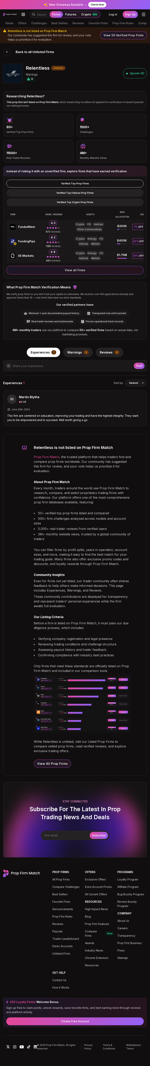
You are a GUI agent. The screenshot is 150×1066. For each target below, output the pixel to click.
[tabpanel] (75, 393)
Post (139, 365)
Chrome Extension (96, 957)
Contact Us (59, 980)
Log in (113, 14)
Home (9, 23)
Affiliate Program (127, 886)
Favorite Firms (98, 23)
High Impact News (96, 909)
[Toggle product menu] (23, 14)
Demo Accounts (62, 946)
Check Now (97, 4)
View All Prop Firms (52, 764)
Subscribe (99, 835)
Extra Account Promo (98, 886)
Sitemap (122, 957)
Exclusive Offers (95, 879)
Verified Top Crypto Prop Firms (75, 202)
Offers (22, 23)
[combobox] (136, 382)
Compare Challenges (65, 886)
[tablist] (75, 352)
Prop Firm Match (46, 457)
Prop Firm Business (129, 943)
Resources (92, 965)
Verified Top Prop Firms (75, 183)
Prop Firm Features (97, 924)
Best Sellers (60, 23)
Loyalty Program (127, 879)
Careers (122, 928)
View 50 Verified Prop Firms (124, 35)
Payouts (57, 931)
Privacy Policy (88, 1047)
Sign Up (130, 14)
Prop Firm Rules (123, 23)
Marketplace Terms (133, 1047)
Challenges (39, 23)
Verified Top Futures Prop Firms (75, 192)
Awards (89, 943)
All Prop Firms (61, 879)
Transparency (126, 935)
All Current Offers (96, 894)
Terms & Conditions (109, 1047)
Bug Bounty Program (130, 894)
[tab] (43, 352)
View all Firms (75, 270)
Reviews (78, 23)
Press (121, 950)
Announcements (62, 909)
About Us (123, 920)
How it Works (60, 987)
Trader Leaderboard (65, 938)
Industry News (94, 950)
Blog (88, 916)
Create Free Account (75, 1021)
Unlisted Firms (61, 953)
